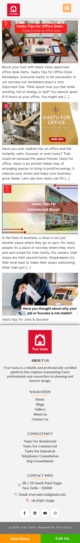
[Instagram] (55, 513)
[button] (67, 8)
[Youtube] (45, 513)
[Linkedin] (35, 513)
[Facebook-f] (24, 513)
